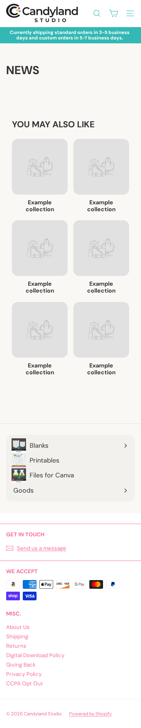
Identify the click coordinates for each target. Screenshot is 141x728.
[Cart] (113, 13)
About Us (18, 627)
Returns (16, 646)
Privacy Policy (24, 674)
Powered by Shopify (90, 714)
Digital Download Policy (35, 655)
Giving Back (21, 664)
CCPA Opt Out (24, 683)
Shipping (17, 636)
